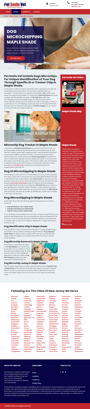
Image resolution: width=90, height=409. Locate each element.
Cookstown (27, 301)
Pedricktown (53, 345)
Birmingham (15, 315)
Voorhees (78, 322)
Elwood (26, 322)
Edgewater (27, 315)
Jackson (39, 307)
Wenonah (78, 328)
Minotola (52, 305)
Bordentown (15, 322)
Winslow (77, 341)
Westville (78, 332)
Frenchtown (28, 332)
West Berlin (78, 330)
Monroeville (53, 309)
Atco (12, 301)
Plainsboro (65, 303)
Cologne (26, 296)
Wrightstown (79, 351)
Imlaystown (40, 305)
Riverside (65, 326)
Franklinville (28, 330)
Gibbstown (27, 336)
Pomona (64, 305)
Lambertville (41, 320)
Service (15, 12)
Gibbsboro (27, 334)
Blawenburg (15, 320)
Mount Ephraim (54, 313)
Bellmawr (14, 309)
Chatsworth (15, 339)
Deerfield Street (29, 311)
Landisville (40, 322)
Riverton (65, 328)
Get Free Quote (16, 58)
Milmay (51, 303)
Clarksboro (15, 345)
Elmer (26, 320)
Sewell (64, 349)
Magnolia (40, 332)
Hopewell (40, 303)
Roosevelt (65, 336)
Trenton (77, 315)
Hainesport (27, 351)
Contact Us (26, 12)
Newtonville (53, 334)
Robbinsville (66, 330)
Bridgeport (14, 324)
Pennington (53, 349)
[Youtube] (63, 372)
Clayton (13, 347)
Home (8, 12)
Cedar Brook (15, 336)
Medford (39, 349)
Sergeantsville (66, 347)
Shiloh (64, 351)
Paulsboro (52, 343)
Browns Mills (15, 328)
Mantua (39, 341)
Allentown (14, 296)
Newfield (52, 332)
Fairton (26, 326)
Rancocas (65, 315)
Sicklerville (78, 296)
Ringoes (64, 324)
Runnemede (66, 343)
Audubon (14, 303)
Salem (64, 345)
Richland (64, 317)
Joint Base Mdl (41, 311)
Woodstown (79, 349)
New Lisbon (53, 330)
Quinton (64, 313)
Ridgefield (65, 322)
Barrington (15, 307)
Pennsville (65, 298)
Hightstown (40, 301)
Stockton (78, 303)
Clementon (14, 349)
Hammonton (41, 296)
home (6, 16)
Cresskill (26, 307)
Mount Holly (53, 315)
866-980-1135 (75, 7)
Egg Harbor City (29, 317)
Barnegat (14, 305)
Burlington (14, 332)
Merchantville (41, 351)
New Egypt (52, 326)
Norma (51, 336)
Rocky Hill (65, 332)
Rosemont (65, 339)
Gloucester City (29, 343)
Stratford (78, 305)
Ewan (25, 324)
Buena (13, 330)
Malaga (39, 334)
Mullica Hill (52, 322)
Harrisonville (41, 298)
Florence (26, 328)
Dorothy (26, 313)
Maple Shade (13, 16)
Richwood (65, 320)
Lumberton (40, 330)
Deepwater (27, 309)
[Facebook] (60, 372)
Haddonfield (28, 349)
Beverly (13, 313)
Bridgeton (14, 326)
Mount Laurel (53, 317)
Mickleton (52, 296)
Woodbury (78, 343)
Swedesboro (79, 307)
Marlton (39, 345)
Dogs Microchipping (26, 16)
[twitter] (65, 372)
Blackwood (14, 317)
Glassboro (27, 339)
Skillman (77, 298)
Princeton (65, 307)
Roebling (65, 334)
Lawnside (40, 324)
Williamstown (79, 334)
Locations (36, 12)
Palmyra (52, 341)
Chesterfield (15, 343)
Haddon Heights (29, 347)
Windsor (77, 339)
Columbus (27, 298)
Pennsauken (66, 296)
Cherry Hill (14, 341)
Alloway (13, 298)
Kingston (40, 315)
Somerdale (78, 301)
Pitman (64, 301)
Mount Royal (53, 320)
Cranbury (27, 303)
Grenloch (27, 345)
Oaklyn (51, 339)
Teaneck (77, 309)
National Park (53, 324)
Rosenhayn (65, 341)
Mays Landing (41, 347)
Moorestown (53, 311)
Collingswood (15, 351)
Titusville (78, 313)
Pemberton (53, 347)
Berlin (13, 311)
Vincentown (78, 317)
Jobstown (40, 309)
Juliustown (40, 313)
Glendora (27, 341)
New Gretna (53, 328)
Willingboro (78, 336)
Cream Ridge (28, 305)
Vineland (77, 320)
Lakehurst (40, 317)
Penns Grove (53, 351)
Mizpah (51, 307)
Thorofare (78, 311)
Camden (14, 334)
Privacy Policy (36, 383)
